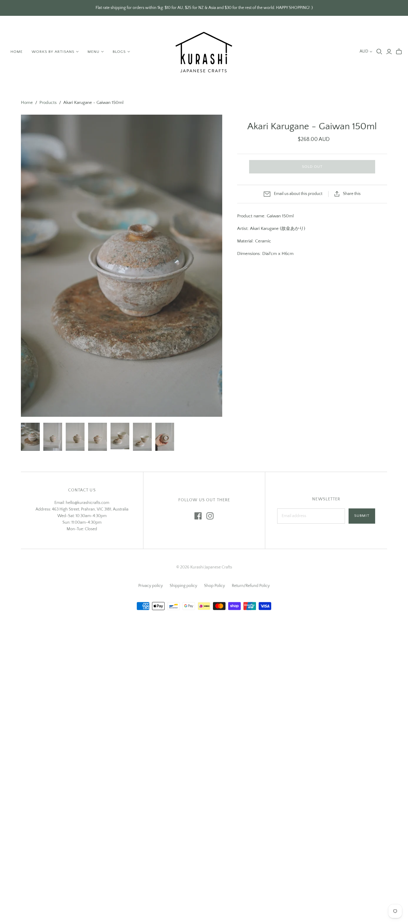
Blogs (119, 52)
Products (48, 102)
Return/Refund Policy (251, 585)
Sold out (312, 166)
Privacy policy (150, 585)
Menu (93, 52)
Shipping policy (183, 585)
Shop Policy (214, 585)
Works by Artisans (53, 52)
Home (16, 52)
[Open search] (379, 52)
